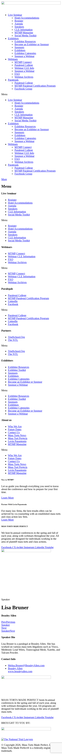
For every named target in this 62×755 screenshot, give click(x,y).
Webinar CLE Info (24, 68)
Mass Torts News (17, 435)
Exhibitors (13, 38)
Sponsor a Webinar (24, 56)
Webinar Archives (24, 77)
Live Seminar (15, 14)
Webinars (13, 59)
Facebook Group (23, 88)
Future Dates (14, 429)
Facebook (13, 304)
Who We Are (15, 426)
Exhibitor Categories (25, 53)
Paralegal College (24, 65)
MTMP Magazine (24, 32)
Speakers (19, 26)
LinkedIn (13, 301)
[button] (31, 94)
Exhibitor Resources (25, 41)
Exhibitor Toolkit (17, 370)
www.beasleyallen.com (20, 670)
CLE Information (24, 29)
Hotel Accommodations (27, 17)
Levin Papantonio (17, 441)
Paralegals (13, 79)
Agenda (19, 23)
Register (19, 20)
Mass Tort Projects (17, 438)
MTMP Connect (23, 62)
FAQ (17, 74)
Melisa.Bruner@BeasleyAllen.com (26, 665)
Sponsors (19, 47)
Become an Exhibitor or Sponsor (32, 44)
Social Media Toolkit (25, 35)
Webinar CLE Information (21, 256)
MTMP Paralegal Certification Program (35, 85)
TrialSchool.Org (16, 337)
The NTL (13, 340)
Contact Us (14, 432)
